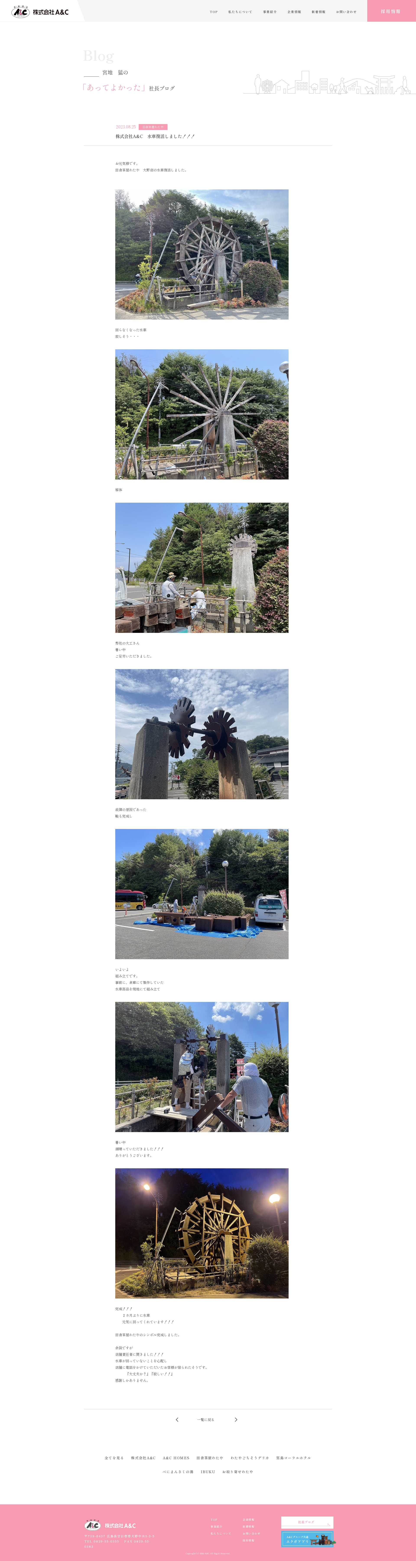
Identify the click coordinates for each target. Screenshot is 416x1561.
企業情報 (294, 12)
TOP (214, 12)
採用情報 (391, 11)
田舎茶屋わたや (210, 1457)
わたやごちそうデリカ (250, 1457)
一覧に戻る (205, 1419)
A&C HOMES (176, 1457)
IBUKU (208, 1471)
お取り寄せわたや (237, 1471)
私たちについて (240, 12)
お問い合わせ (346, 12)
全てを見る (114, 1457)
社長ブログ (306, 1522)
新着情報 (319, 12)
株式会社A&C (143, 1457)
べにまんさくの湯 (177, 1471)
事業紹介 (270, 12)
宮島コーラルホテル (293, 1457)
